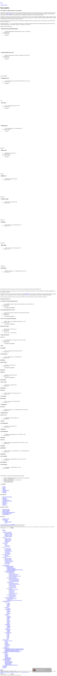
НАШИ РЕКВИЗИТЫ (8, 658)
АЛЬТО (8, 634)
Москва (6, 520)
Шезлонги (6, 555)
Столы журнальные (8, 549)
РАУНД (8, 622)
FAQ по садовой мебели (7, 496)
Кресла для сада (11, 591)
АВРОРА (8, 625)
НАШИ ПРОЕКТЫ (8, 657)
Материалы (5, 498)
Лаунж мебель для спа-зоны (13, 583)
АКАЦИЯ (6, 614)
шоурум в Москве (9, 13)
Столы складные (7, 552)
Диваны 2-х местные (8, 540)
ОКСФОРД (9, 621)
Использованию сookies (25, 672)
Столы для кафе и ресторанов (14, 581)
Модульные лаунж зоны (8, 533)
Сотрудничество (6, 490)
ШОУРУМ (6, 654)
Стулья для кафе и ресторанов (14, 580)
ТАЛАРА (8, 608)
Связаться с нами (6, 518)
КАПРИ (8, 618)
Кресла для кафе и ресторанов (14, 579)
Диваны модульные (8, 538)
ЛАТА (8, 637)
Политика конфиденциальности (9, 512)
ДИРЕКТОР (9, 617)
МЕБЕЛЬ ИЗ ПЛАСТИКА (11, 570)
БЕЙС (8, 635)
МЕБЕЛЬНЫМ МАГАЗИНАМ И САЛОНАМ (12, 650)
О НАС (6, 653)
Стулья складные (7, 546)
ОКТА (8, 606)
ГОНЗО (8, 636)
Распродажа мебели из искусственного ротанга (14, 600)
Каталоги (4, 497)
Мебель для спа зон (10, 582)
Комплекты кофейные (8, 536)
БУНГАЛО (8, 603)
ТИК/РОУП (6, 607)
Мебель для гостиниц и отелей (14, 574)
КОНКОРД (8, 611)
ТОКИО (8, 630)
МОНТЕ (8, 605)
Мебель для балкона (12, 595)
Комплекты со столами (8, 534)
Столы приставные (8, 550)
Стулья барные (7, 545)
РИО (8, 628)
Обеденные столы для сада (13, 593)
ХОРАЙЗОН (9, 613)
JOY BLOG (6, 655)
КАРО (8, 619)
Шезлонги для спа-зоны (13, 587)
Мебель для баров (12, 573)
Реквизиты (5, 492)
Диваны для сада (12, 590)
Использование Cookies (7, 513)
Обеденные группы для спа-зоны (14, 584)
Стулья (6, 544)
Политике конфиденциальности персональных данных (8, 672)
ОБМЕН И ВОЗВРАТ (8, 663)
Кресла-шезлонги (7, 556)
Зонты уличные (7, 563)
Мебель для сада (9, 588)
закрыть (1, 670)
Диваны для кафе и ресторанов (14, 578)
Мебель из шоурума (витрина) (12, 598)
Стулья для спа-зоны (12, 586)
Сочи (6, 522)
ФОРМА (8, 623)
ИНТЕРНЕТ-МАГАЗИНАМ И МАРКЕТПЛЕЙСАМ (13, 651)
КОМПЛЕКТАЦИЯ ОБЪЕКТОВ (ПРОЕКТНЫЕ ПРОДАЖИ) (14, 648)
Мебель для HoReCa (10, 572)
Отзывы (4, 503)
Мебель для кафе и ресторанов (12, 577)
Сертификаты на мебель (7, 500)
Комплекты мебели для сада (13, 589)
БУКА (8, 615)
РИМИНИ (8, 627)
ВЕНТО (8, 604)
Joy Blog (4, 487)
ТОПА (8, 633)
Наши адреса (5, 519)
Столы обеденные (8, 548)
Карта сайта (5, 504)
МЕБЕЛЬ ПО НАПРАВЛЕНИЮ (9, 571)
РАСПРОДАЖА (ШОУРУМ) (9, 597)
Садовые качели (7, 562)
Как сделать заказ (6, 509)
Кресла (6, 543)
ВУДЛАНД (9, 616)
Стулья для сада (11, 592)
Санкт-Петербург (8, 521)
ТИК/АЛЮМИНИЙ (8, 609)
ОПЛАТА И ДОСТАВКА (8, 662)
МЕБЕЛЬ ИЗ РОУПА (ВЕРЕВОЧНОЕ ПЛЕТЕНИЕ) (15, 569)
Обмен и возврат (6, 511)
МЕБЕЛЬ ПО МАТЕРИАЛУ (9, 566)
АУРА (8, 610)
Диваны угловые (7, 541)
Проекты (4, 491)
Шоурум (4, 489)
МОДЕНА (8, 620)
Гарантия (4, 501)
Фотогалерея (5, 502)
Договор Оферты (6, 514)
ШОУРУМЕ (27, 293)
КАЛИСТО (9, 626)
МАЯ (8, 612)
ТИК (5, 602)
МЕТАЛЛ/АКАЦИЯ (8, 632)
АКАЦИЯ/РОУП (7, 624)
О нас (4, 486)
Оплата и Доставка (6, 510)
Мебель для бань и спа (12, 596)
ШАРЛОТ (8, 631)
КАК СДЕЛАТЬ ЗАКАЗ (8, 661)
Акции (4, 488)
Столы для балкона (8, 553)
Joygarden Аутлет (10, 599)
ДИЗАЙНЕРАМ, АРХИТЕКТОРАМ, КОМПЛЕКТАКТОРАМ (14, 649)
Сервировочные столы (8, 561)
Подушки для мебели (8, 558)
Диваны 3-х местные (8, 539)
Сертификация (7, 644)
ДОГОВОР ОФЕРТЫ (8, 664)
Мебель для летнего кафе (13, 575)
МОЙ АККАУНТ (7, 660)
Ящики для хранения (8, 559)
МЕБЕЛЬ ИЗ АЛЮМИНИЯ (11, 568)
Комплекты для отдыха (8, 535)
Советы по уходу (6, 499)
